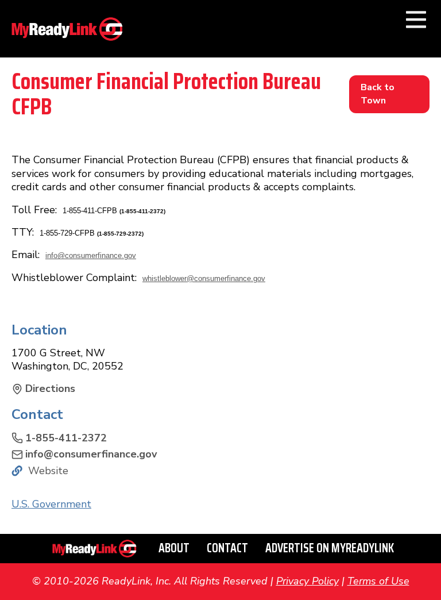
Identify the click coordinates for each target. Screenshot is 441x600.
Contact (227, 548)
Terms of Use (378, 581)
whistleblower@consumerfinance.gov (203, 278)
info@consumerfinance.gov (90, 255)
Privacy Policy (307, 581)
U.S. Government (51, 504)
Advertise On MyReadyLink (329, 548)
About (173, 548)
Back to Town (377, 94)
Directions (50, 388)
